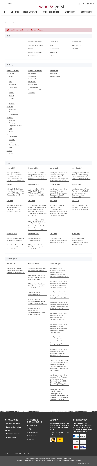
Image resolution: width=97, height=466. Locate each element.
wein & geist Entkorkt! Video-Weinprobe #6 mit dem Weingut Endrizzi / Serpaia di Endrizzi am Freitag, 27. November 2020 (58, 193)
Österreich (10, 106)
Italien (8, 90)
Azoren (11, 153)
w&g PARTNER (76, 45)
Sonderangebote (87, 12)
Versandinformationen (35, 42)
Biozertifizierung (33, 56)
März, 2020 (53, 200)
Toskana (11, 98)
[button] (79, 4)
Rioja (10, 147)
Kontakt (30, 49)
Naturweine (31, 81)
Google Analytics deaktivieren (34, 458)
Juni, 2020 (10, 200)
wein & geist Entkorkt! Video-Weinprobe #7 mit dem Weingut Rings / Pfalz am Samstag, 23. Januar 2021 (37, 192)
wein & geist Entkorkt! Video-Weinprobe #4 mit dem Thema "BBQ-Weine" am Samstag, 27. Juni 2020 (15, 208)
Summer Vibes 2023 (34, 90)
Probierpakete (32, 84)
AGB (51, 45)
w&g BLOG (75, 49)
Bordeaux (12, 120)
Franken (11, 79)
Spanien (9, 134)
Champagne (12, 123)
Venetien (11, 103)
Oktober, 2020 (76, 184)
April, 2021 (10, 184)
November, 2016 (33, 233)
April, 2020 (31, 200)
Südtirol (11, 95)
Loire (10, 128)
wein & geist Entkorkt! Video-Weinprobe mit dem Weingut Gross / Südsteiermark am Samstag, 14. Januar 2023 (37, 176)
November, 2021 (77, 168)
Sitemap (52, 56)
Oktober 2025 (11, 168)
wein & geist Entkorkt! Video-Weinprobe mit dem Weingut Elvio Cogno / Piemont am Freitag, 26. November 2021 (80, 176)
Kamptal (11, 112)
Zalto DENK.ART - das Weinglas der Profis (34, 239)
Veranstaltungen (55, 264)
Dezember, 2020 (33, 184)
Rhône (11, 131)
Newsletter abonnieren (35, 52)
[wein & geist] (52, 6)
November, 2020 (55, 184)
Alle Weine (31, 92)
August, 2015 (76, 233)
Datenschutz (54, 42)
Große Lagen (32, 76)
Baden (11, 76)
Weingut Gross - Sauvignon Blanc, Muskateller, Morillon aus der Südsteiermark (36, 247)
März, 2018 (75, 200)
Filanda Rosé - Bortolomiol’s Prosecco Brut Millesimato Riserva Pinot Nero (15, 247)
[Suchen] (4, 4)
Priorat (11, 142)
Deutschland (10, 73)
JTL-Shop (86, 463)
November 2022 (33, 168)
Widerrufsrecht (54, 49)
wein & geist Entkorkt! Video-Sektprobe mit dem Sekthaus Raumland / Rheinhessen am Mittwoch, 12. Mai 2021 (16, 192)
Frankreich (10, 117)
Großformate (32, 79)
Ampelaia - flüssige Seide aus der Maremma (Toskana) (15, 239)
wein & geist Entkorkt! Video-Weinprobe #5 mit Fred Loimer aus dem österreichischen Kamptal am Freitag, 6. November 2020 (81, 193)
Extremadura (13, 136)
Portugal (9, 150)
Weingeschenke (33, 87)
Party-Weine (32, 73)
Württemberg (13, 87)
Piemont (11, 92)
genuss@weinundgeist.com (54, 460)
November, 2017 (12, 233)
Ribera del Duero (14, 145)
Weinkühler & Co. (55, 76)
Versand (26, 454)
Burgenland (12, 109)
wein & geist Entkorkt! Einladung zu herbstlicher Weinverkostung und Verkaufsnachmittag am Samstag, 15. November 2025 (16, 177)
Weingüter (15, 12)
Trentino (11, 101)
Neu (5, 12)
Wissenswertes (11, 264)
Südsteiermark (13, 114)
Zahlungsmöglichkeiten (35, 45)
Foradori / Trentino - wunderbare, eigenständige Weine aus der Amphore (58, 240)
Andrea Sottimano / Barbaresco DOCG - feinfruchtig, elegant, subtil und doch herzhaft (80, 241)
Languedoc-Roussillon (15, 125)
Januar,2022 (54, 168)
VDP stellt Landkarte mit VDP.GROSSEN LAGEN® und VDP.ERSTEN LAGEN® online (80, 207)
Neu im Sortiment (33, 264)
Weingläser (53, 73)
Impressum (53, 52)
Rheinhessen (13, 84)
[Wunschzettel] (83, 4)
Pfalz (10, 81)
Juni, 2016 (53, 233)
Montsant (12, 139)
